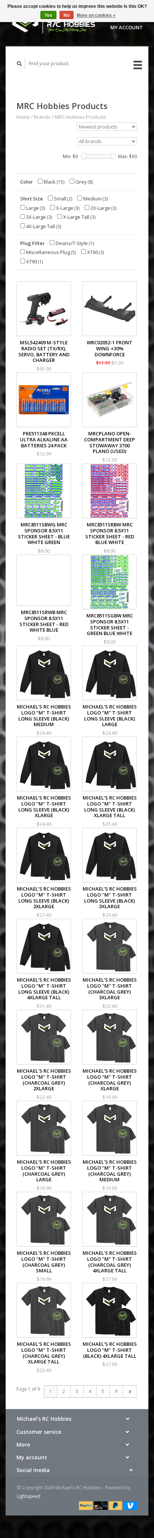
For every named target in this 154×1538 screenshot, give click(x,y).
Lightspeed (28, 1496)
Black (54, 181)
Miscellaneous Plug (50, 252)
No (67, 15)
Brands (42, 117)
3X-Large (38, 217)
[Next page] (129, 1392)
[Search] (19, 63)
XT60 (95, 252)
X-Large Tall (79, 217)
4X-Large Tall (43, 226)
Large (35, 208)
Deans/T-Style (74, 243)
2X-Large (103, 208)
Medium (95, 198)
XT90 (34, 261)
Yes (48, 15)
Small (63, 198)
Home (23, 117)
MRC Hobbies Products (80, 117)
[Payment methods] (86, 1505)
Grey (83, 181)
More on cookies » (96, 15)
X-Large (67, 208)
